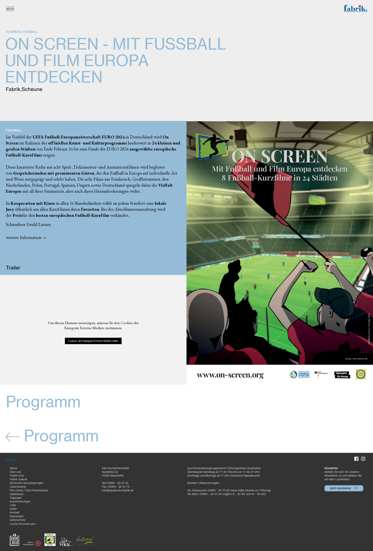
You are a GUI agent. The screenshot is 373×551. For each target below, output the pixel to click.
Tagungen (16, 498)
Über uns (15, 472)
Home (13, 468)
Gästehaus (16, 494)
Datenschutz (18, 520)
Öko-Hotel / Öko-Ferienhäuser (29, 490)
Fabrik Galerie (18, 479)
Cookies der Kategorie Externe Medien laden (93, 340)
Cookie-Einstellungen (23, 523)
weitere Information (24, 237)
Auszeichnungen (20, 501)
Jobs (13, 505)
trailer (13, 509)
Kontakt (15, 512)
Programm (59, 436)
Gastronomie (18, 486)
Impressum (17, 516)
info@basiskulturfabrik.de (117, 490)
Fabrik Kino (17, 475)
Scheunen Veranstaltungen (27, 483)
